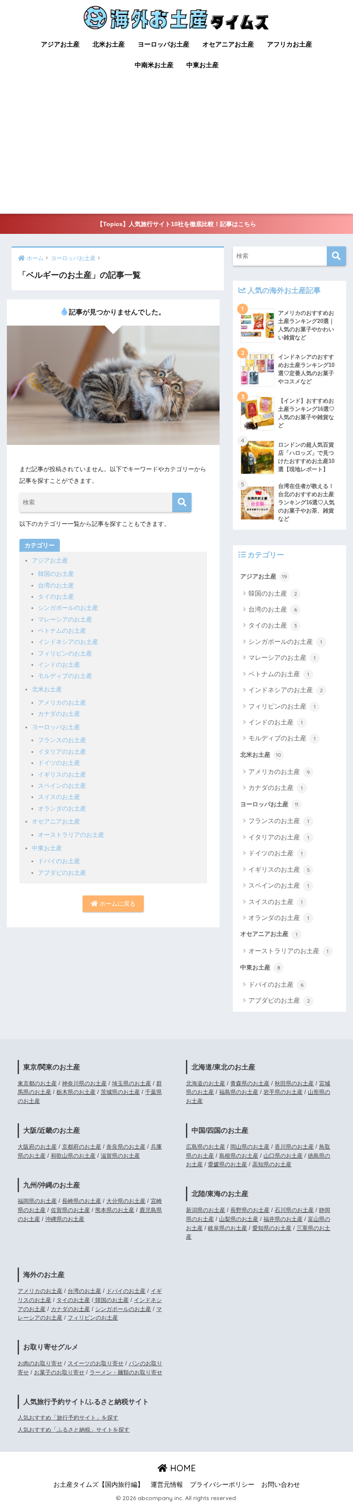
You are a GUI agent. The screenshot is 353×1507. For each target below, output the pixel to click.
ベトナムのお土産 (62, 630)
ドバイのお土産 (59, 861)
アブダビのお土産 (62, 872)
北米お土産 (109, 44)
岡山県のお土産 (249, 1146)
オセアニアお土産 (228, 44)
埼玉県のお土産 (131, 1083)
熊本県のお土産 (114, 1210)
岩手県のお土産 (283, 1092)
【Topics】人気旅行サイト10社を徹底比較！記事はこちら (176, 224)
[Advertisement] (176, 149)
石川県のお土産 (294, 1210)
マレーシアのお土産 (65, 619)
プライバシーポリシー (222, 1484)
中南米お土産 (154, 64)
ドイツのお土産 (59, 762)
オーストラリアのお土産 (71, 834)
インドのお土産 (59, 664)
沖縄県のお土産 (64, 1219)
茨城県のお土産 (120, 1092)
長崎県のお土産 (81, 1201)
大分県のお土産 (126, 1201)
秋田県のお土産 (294, 1083)
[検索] (182, 502)
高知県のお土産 (271, 1164)
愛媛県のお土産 (227, 1164)
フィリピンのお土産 (65, 653)
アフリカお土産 (289, 44)
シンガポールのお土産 (68, 607)
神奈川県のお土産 (84, 1083)
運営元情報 (167, 1484)
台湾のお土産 (56, 585)
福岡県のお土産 (37, 1201)
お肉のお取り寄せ (40, 1363)
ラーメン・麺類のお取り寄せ (126, 1372)
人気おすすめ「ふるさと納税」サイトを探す (74, 1429)
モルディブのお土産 (65, 675)
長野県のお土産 (249, 1210)
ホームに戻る (117, 903)
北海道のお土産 (205, 1083)
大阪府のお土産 (37, 1146)
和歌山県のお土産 (73, 1156)
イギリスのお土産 (62, 774)
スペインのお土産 (62, 785)
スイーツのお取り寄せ (96, 1363)
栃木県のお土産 (76, 1092)
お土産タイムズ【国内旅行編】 (98, 1484)
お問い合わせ (280, 1484)
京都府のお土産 (81, 1146)
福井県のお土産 (283, 1219)
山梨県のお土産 (238, 1219)
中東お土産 (202, 64)
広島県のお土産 (205, 1146)
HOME (181, 1468)
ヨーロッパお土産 (163, 44)
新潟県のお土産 (205, 1210)
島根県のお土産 (238, 1156)
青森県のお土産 (249, 1083)
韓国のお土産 (56, 573)
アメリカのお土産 (62, 702)
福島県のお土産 (238, 1092)
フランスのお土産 (62, 739)
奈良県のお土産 (126, 1146)
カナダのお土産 (59, 713)
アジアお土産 (60, 44)
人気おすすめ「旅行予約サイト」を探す (68, 1417)
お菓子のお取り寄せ (59, 1372)
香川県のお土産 (294, 1146)
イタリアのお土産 (62, 751)
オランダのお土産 (62, 808)
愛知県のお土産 (271, 1228)
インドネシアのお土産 (68, 641)
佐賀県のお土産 (70, 1210)
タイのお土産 (56, 596)
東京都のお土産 (37, 1083)
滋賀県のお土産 (120, 1156)
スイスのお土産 (59, 796)
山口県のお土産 (283, 1156)
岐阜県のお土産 (227, 1228)
